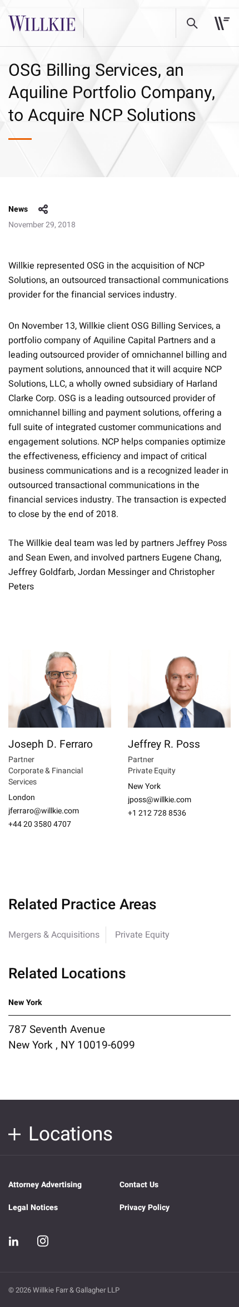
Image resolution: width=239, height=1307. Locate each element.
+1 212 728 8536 (157, 813)
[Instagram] (42, 1240)
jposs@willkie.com (159, 800)
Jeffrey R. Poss (164, 744)
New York (144, 786)
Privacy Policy (145, 1207)
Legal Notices (33, 1207)
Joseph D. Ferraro (50, 744)
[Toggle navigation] (222, 23)
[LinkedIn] (13, 1241)
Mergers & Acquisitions (53, 935)
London (21, 797)
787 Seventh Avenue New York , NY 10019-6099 (71, 1037)
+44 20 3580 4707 (39, 824)
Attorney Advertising (45, 1185)
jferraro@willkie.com (43, 811)
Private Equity (142, 935)
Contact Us (139, 1185)
